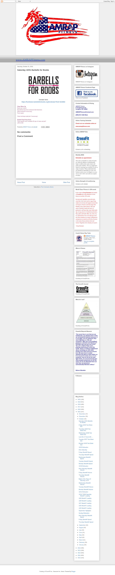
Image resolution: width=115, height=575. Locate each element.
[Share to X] (45, 127)
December (82, 414)
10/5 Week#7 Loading (85, 508)
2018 (79, 404)
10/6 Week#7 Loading (85, 505)
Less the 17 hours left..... (86, 437)
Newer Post (21, 182)
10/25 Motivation (83, 447)
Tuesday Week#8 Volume (86, 487)
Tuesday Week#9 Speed (86, 461)
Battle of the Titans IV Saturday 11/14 (85, 479)
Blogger (73, 571)
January (81, 544)
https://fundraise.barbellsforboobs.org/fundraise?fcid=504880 (44, 102)
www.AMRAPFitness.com (30, 59)
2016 (79, 409)
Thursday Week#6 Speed (86, 522)
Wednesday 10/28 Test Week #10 (85, 433)
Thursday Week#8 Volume (84, 475)
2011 (79, 555)
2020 (79, 399)
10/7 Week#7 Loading (85, 503)
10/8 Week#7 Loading (85, 501)
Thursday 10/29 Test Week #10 (84, 429)
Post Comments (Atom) (47, 187)
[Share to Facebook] (47, 127)
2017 (79, 407)
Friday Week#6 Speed (85, 519)
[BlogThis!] (44, 127)
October (81, 419)
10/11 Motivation (83, 492)
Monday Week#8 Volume (86, 489)
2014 (79, 548)
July (80, 530)
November (82, 416)
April (80, 537)
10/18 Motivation (83, 466)
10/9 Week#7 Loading (85, 498)
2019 (79, 402)
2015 (79, 411)
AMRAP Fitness (90, 236)
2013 (79, 550)
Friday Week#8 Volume (85, 472)
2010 (79, 557)
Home (44, 182)
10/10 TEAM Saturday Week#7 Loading (85, 495)
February (82, 542)
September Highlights (85, 510)
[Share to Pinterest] (49, 127)
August (81, 527)
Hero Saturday (83, 450)
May (80, 535)
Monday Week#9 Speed (85, 463)
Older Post (66, 182)
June (80, 532)
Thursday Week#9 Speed (86, 454)
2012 (79, 553)
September (82, 525)
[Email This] (42, 127)
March (81, 540)
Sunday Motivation (84, 513)
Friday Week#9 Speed (85, 452)
